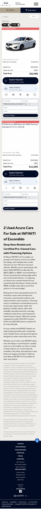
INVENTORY (20, 459)
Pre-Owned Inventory (21, 464)
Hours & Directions (21, 447)
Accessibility (13, 502)
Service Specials (20, 477)
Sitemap (20, 456)
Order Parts (20, 479)
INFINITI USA (20, 453)
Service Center (21, 472)
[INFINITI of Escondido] (13, 3)
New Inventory (20, 462)
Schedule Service (20, 475)
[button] (37, 440)
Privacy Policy (23, 502)
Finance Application (20, 450)
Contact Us (20, 443)
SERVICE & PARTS (20, 469)
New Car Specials (20, 467)
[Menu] (36, 4)
